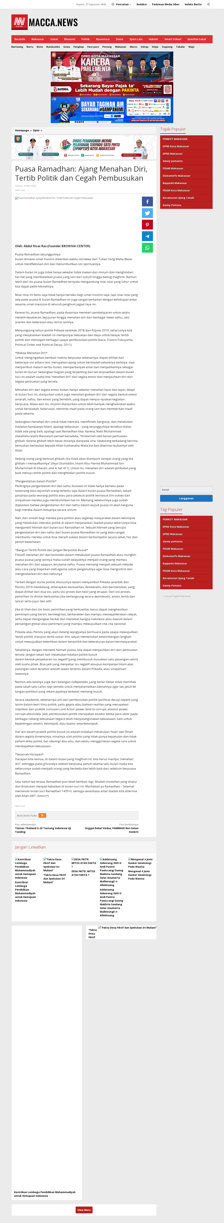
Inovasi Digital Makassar (178, 596)
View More (84, 1210)
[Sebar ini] (147, 201)
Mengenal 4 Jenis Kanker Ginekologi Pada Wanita (139, 875)
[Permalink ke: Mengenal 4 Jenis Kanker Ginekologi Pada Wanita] (140, 862)
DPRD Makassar (173, 153)
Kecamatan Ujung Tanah (178, 197)
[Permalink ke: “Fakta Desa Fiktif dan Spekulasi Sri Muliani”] (55, 864)
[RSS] (42, 815)
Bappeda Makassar (175, 183)
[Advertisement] (186, 347)
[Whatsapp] (147, 248)
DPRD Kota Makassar (176, 146)
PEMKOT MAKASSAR (175, 139)
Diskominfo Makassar (176, 175)
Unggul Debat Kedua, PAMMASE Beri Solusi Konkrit (111, 828)
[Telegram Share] (147, 236)
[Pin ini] (147, 225)
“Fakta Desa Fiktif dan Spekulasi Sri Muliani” (54, 878)
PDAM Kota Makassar (176, 190)
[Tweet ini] (147, 213)
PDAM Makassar (173, 168)
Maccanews (23, 3)
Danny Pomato (172, 205)
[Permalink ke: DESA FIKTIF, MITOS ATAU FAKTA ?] (84, 862)
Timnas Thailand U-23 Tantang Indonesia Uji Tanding (43, 828)
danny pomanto (173, 161)
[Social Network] (208, 4)
